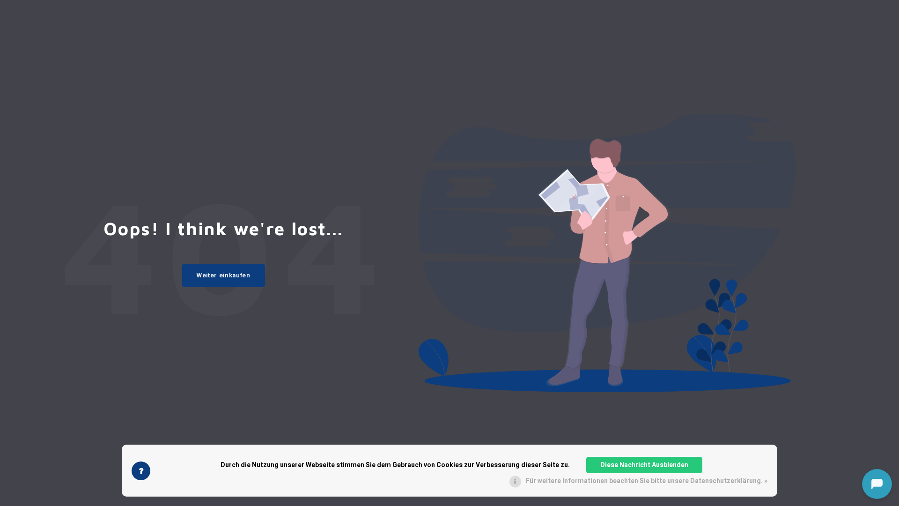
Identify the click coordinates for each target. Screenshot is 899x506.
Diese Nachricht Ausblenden (644, 465)
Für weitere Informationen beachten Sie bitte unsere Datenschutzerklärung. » (646, 481)
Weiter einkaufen (224, 275)
